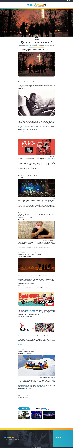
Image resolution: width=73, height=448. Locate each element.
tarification (21, 386)
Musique (42, 45)
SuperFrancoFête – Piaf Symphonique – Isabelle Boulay (49, 420)
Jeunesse (39, 45)
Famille (35, 45)
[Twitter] (69, 1)
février (35, 280)
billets (23, 168)
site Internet (20, 344)
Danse (30, 45)
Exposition (32, 45)
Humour (37, 45)
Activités (21, 45)
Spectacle (51, 45)
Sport (53, 45)
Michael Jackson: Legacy (36, 419)
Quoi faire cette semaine (46, 45)
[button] (42, 409)
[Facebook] (67, 1)
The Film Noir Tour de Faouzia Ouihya (24, 420)
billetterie (26, 386)
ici (20, 127)
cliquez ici (42, 386)
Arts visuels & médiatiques (25, 45)
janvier (27, 280)
